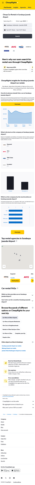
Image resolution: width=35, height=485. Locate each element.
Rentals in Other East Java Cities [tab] (11, 329)
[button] (3, 3)
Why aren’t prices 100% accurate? (12, 407)
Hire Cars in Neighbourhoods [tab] (10, 325)
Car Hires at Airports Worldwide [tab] (11, 321)
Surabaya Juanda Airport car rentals (11, 346)
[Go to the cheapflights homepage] (12, 3)
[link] (17, 104)
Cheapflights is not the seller (11, 401)
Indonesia (9, 414)
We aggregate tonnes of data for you (13, 404)
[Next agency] (30, 266)
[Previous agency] (4, 266)
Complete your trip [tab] (20, 333)
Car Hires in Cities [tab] (7, 333)
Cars (4, 414)
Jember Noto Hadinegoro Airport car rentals (14, 350)
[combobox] (8, 21)
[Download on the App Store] (15, 470)
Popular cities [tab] (6, 337)
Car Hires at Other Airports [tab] (10, 317)
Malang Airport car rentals (9, 348)
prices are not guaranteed (8, 396)
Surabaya (15, 414)
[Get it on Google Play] (5, 470)
